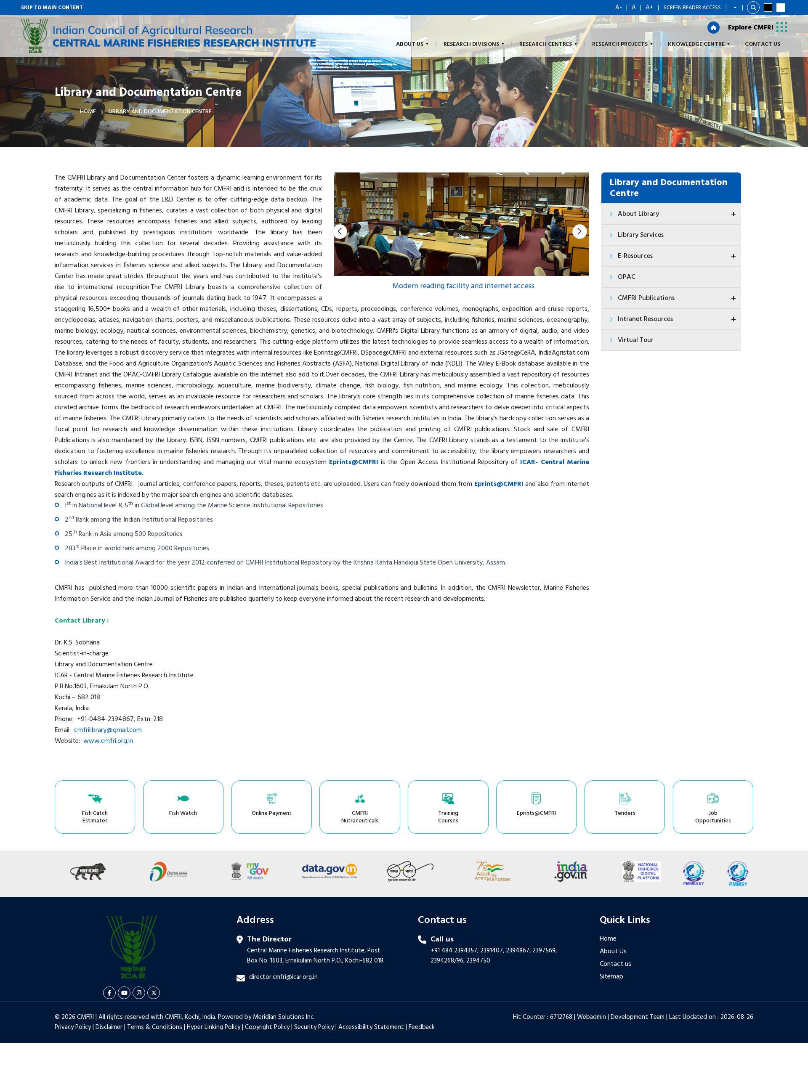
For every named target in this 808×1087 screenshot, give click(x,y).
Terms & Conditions (154, 1027)
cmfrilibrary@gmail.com (108, 730)
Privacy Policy (73, 1027)
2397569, (544, 951)
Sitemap (611, 976)
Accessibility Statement (371, 1027)
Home (88, 112)
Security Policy (314, 1027)
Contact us (615, 964)
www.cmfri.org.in (108, 741)
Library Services (641, 235)
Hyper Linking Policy (213, 1027)
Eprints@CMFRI (499, 484)
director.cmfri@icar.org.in (283, 977)
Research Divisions (471, 44)
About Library (638, 214)
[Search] (753, 7)
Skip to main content (52, 7)
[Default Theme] (780, 7)
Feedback (422, 1027)
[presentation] (339, 231)
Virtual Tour (636, 340)
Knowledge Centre (696, 44)
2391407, (492, 951)
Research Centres (545, 44)
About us (409, 44)
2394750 (478, 961)
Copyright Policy (267, 1027)
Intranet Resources (645, 319)
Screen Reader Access (692, 7)
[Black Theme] (768, 7)
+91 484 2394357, (454, 951)
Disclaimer (109, 1027)
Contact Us (762, 44)
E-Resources (635, 256)
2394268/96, (448, 961)
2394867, (518, 951)
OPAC (626, 277)
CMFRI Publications (646, 298)
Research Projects (620, 44)
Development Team (637, 1017)
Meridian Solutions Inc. (284, 1017)
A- (618, 8)
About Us (613, 951)
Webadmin (591, 1017)
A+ (650, 8)
